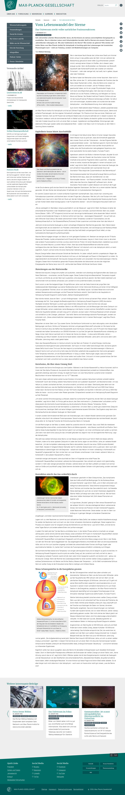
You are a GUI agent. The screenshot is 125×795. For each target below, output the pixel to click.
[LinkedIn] (121, 28)
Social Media (38, 763)
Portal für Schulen (16, 34)
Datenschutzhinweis (65, 789)
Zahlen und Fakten (13, 770)
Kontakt (90, 763)
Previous (7, 714)
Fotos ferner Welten (22, 711)
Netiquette (60, 777)
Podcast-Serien (15, 57)
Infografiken (14, 52)
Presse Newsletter (108, 763)
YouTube (62, 773)
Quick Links (12, 763)
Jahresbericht (12, 773)
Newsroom (37, 14)
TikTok (36, 777)
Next (117, 714)
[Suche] (116, 5)
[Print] (121, 50)
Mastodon (37, 770)
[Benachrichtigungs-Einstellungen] (121, 5)
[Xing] (121, 41)
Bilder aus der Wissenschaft (20, 43)
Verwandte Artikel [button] (15, 68)
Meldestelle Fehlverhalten (16, 780)
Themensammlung (108, 768)
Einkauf (9, 777)
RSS (91, 772)
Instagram (62, 770)
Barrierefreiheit (78, 789)
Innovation (61, 14)
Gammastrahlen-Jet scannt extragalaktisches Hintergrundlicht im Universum (97, 715)
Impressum (52, 789)
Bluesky (36, 767)
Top (115, 755)
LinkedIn (37, 773)
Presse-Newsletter (16, 61)
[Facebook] (121, 23)
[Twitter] (121, 37)
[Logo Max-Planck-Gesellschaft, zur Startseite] (39, 7)
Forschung (23, 14)
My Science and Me (17, 39)
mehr (10, 106)
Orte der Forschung (17, 48)
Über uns (11, 14)
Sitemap (44, 789)
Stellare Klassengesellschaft (18, 131)
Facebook (62, 767)
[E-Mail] (121, 45)
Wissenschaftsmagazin (18, 25)
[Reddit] (121, 32)
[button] (67, 89)
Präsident (10, 767)
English (100, 5)
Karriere (49, 14)
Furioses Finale (13, 170)
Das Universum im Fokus (60, 711)
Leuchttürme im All (14, 93)
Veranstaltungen (16, 30)
